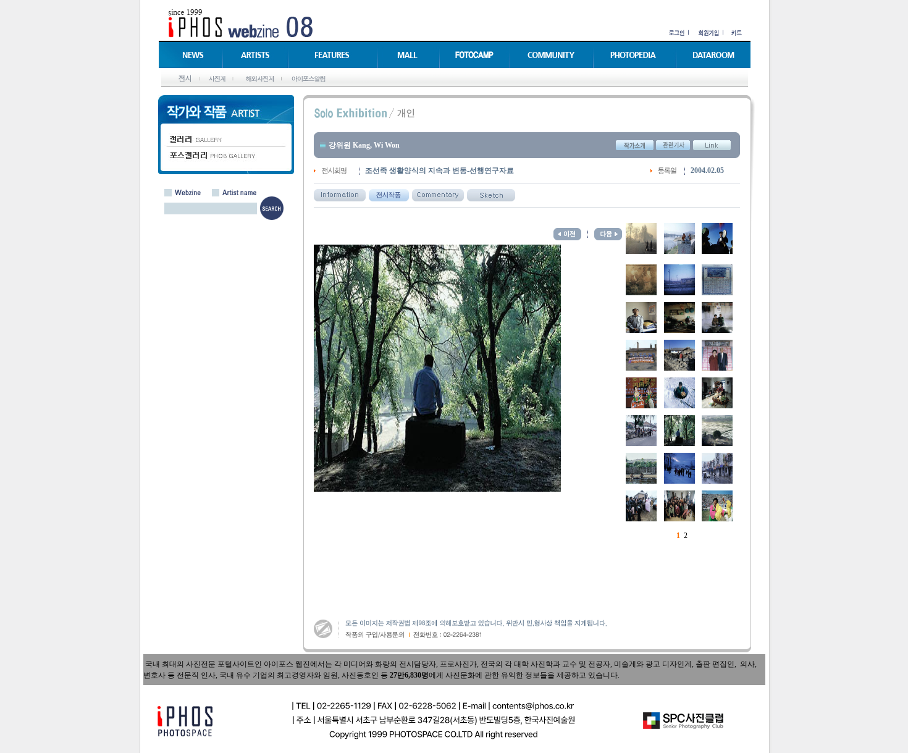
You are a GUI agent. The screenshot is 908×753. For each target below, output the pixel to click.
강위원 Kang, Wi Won (364, 145)
